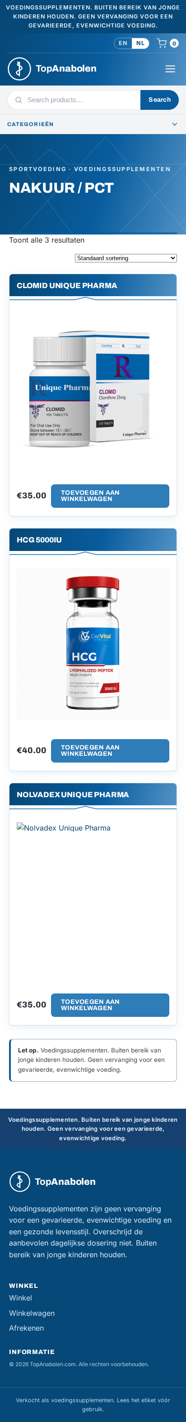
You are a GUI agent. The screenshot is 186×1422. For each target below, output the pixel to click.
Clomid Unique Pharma (67, 285)
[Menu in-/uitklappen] (170, 68)
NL (140, 43)
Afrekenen (26, 1327)
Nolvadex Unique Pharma (73, 794)
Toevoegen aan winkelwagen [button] (90, 495)
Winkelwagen (32, 1313)
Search (160, 99)
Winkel (20, 1297)
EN (123, 43)
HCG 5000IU (39, 540)
